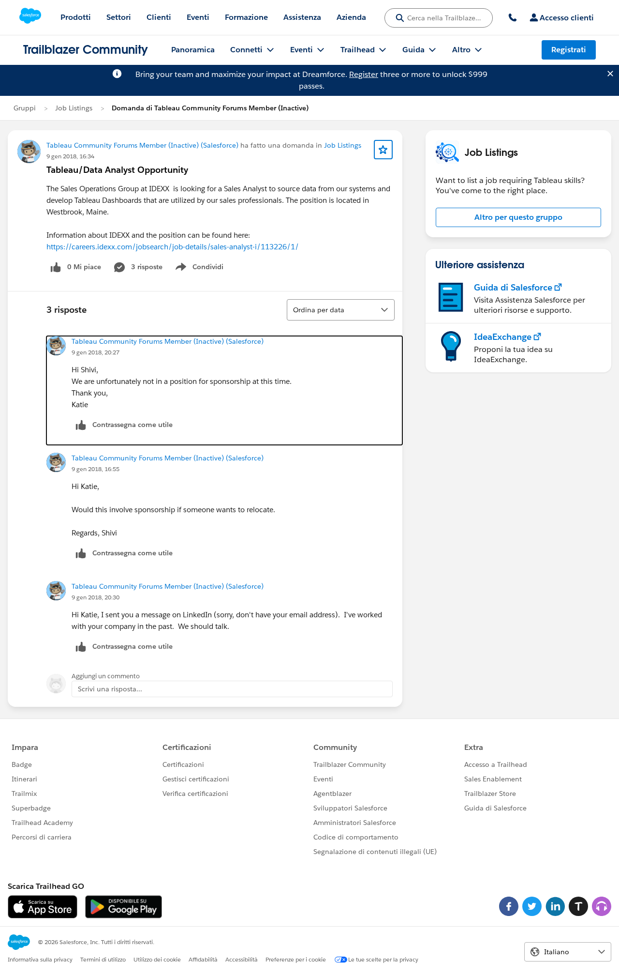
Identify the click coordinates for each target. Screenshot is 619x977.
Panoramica (193, 50)
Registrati (568, 50)
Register (363, 74)
